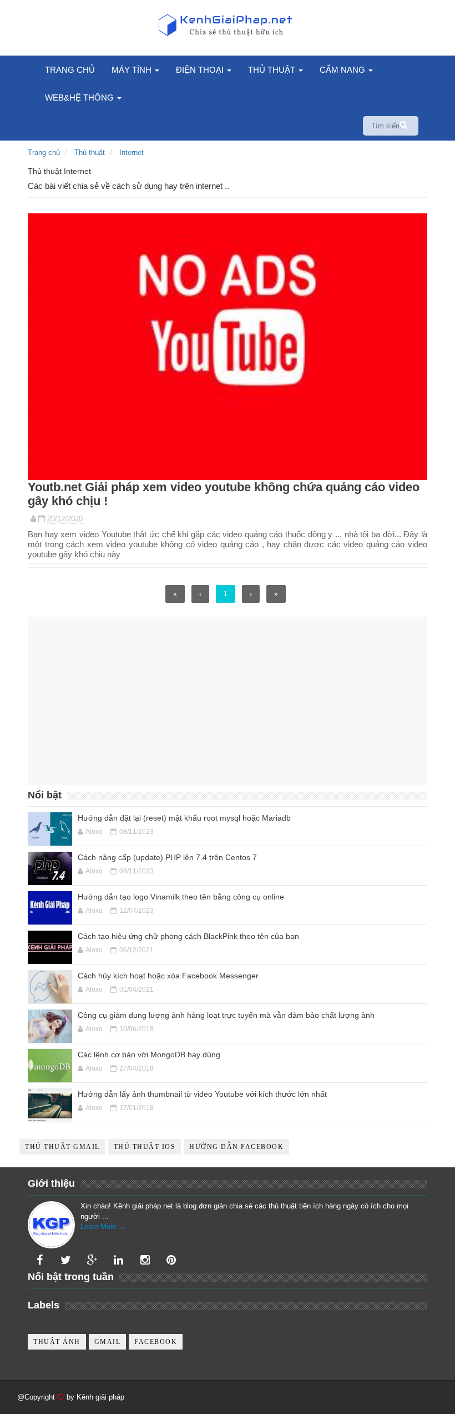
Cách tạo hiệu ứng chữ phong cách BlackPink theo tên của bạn (188, 936)
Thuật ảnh (56, 1342)
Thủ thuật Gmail (62, 1147)
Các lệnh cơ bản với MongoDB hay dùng (149, 1054)
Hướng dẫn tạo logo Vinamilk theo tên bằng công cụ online (181, 896)
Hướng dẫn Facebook (236, 1147)
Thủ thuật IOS (145, 1147)
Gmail (107, 1342)
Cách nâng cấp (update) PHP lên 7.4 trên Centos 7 (167, 857)
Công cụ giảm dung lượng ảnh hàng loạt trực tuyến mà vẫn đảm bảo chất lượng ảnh (226, 1015)
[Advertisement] (227, 700)
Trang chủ (70, 69)
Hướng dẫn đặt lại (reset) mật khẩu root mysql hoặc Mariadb (184, 817)
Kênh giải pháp (100, 1397)
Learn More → (103, 1226)
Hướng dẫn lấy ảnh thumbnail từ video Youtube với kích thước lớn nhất (202, 1094)
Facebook (155, 1342)
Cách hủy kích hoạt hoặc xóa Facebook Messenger (168, 975)
